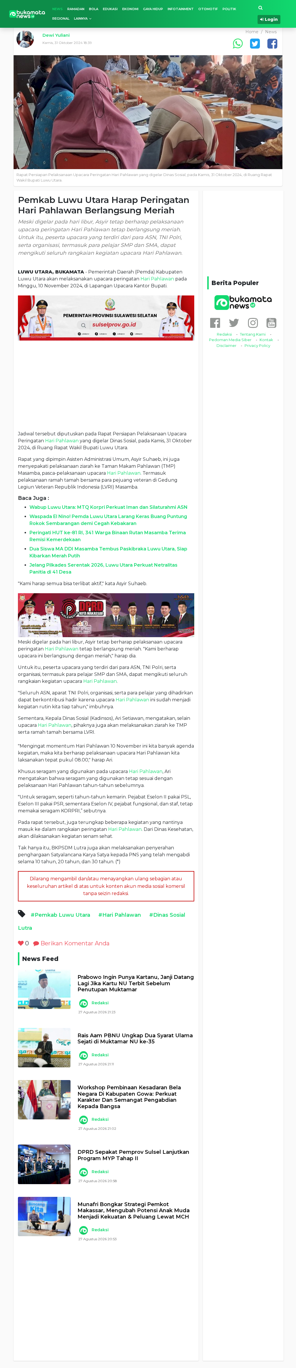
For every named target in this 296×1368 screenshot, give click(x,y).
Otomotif (208, 9)
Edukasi (110, 9)
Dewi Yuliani (56, 35)
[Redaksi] (83, 1003)
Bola (93, 9)
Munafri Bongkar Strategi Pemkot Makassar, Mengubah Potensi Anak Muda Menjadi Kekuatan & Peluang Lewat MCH (133, 1210)
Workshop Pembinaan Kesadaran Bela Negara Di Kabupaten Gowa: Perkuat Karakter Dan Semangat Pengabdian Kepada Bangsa (129, 1097)
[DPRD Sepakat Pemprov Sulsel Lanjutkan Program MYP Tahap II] (44, 1164)
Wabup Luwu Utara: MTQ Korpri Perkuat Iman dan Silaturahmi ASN (108, 507)
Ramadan (75, 9)
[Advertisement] (106, 385)
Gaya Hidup (153, 9)
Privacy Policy (257, 345)
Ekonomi (130, 9)
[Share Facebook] (272, 43)
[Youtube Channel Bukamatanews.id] (271, 323)
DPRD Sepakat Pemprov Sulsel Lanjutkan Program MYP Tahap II (133, 1155)
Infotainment (181, 9)
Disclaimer (226, 345)
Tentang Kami (253, 334)
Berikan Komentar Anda (74, 943)
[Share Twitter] (255, 43)
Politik (229, 9)
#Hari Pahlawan (119, 915)
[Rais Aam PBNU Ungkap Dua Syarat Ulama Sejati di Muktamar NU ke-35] (44, 1047)
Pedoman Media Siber (230, 339)
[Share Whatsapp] (237, 43)
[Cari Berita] (260, 8)
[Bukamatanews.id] (27, 14)
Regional (60, 18)
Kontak (266, 339)
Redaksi (100, 1002)
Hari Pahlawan (157, 279)
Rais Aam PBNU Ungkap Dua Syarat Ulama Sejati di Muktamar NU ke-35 (135, 1039)
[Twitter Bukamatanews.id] (234, 323)
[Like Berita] (21, 943)
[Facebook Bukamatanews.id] (215, 323)
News (57, 9)
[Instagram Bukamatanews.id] (253, 323)
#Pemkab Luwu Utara (60, 915)
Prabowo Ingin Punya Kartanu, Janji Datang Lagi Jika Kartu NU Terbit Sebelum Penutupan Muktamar (135, 983)
